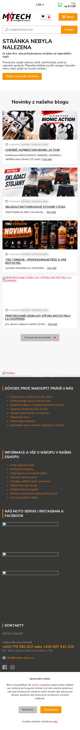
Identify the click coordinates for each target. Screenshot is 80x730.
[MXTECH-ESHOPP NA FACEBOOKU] (30, 560)
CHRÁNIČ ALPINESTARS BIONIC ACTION (32, 150)
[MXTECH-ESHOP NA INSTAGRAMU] (30, 579)
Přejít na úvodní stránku (22, 76)
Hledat (69, 29)
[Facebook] (6, 668)
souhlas (35, 685)
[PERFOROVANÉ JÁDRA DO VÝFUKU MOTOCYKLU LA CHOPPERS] (40, 290)
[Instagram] (14, 668)
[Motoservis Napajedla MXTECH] (30, 536)
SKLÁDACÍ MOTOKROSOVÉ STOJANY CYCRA (35, 206)
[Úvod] (18, 17)
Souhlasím (51, 709)
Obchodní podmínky (22, 469)
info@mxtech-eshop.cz (20, 658)
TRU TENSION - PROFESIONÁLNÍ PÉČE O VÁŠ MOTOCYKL (35, 261)
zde (55, 721)
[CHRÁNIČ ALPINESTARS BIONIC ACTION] (40, 125)
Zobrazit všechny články (37, 337)
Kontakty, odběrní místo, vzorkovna (30, 481)
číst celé (47, 159)
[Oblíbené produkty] (43, 16)
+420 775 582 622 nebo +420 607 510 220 (38, 646)
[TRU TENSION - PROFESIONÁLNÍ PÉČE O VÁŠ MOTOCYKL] (40, 234)
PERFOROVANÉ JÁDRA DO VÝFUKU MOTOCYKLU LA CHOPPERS (37, 317)
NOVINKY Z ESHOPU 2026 (34, 144)
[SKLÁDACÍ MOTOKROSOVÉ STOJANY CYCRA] (40, 182)
